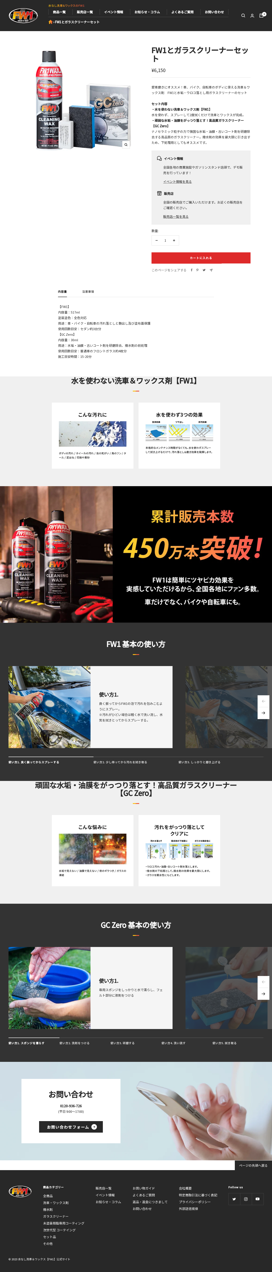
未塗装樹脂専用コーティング (63, 1223)
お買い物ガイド (144, 1188)
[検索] (243, 15)
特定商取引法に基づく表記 (198, 1195)
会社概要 (185, 1188)
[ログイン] (252, 15)
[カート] (261, 15)
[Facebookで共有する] (192, 270)
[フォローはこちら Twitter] (234, 1199)
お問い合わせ (214, 12)
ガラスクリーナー (56, 1216)
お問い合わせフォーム (68, 1127)
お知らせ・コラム (147, 12)
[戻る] (263, 701)
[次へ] (263, 713)
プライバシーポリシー (195, 1202)
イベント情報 (113, 12)
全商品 (48, 1196)
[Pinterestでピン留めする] (197, 270)
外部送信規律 (188, 1208)
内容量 (62, 291)
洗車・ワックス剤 (56, 1202)
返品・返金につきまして (150, 1202)
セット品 (49, 1236)
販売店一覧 (85, 12)
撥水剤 (48, 1209)
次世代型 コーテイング (59, 1230)
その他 (48, 1243)
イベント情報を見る (177, 181)
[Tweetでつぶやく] (204, 270)
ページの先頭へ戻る (253, 1165)
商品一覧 (59, 12)
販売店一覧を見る (176, 216)
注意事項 (88, 291)
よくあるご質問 (182, 12)
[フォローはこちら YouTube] (258, 1199)
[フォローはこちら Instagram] (246, 1199)
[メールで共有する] (211, 270)
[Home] (50, 22)
